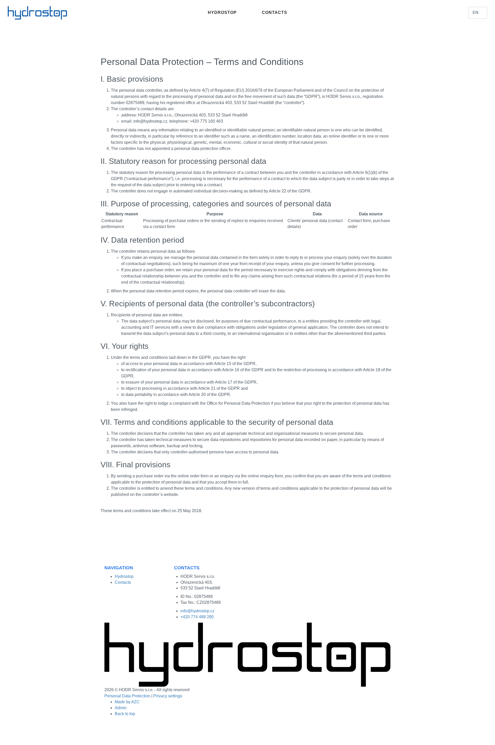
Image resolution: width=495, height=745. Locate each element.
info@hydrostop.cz (197, 611)
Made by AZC (127, 702)
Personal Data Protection (127, 696)
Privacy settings (167, 696)
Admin (121, 708)
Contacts (274, 13)
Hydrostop (222, 13)
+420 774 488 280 (197, 617)
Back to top (125, 714)
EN (475, 12)
